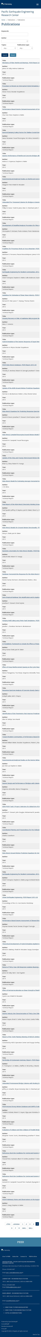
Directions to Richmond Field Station (18, 1310)
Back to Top (36, 1334)
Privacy (3, 1329)
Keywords (5, 31)
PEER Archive (33, 1256)
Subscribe (15, 1256)
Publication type (23, 45)
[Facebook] (3, 1253)
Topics (3, 45)
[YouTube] (14, 1253)
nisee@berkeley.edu (12, 1301)
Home (3, 20)
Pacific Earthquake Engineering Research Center (17, 13)
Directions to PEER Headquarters (16, 1307)
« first (8, 1224)
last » (31, 1228)
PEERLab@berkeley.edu (13, 1287)
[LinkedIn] (10, 1253)
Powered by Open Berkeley (9, 1321)
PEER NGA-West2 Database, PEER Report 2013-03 (19, 365)
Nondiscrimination (7, 1326)
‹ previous (17, 1224)
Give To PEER (6, 1256)
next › (24, 1228)
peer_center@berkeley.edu (14, 1272)
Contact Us (23, 1256)
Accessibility (5, 1324)
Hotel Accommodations (13, 1313)
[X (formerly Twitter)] (7, 1253)
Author (3, 38)
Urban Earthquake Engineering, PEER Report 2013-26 (20, 897)
